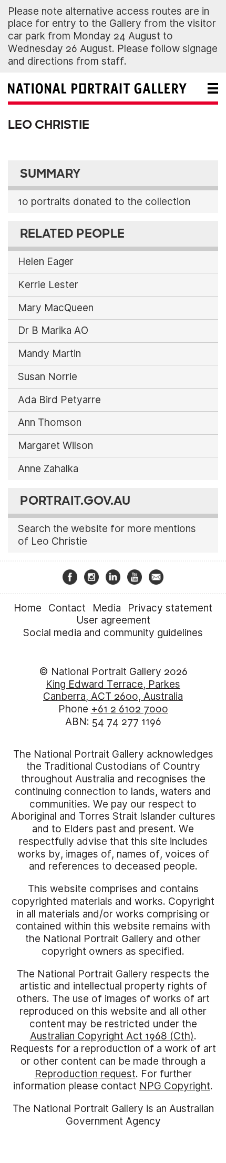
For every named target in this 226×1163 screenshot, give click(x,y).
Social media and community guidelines (113, 633)
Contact (67, 608)
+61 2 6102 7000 (129, 709)
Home (28, 608)
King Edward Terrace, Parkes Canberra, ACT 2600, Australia (113, 690)
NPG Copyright (174, 1086)
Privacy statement (170, 608)
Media (107, 608)
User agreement (113, 620)
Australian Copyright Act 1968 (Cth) (112, 1036)
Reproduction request (85, 1074)
